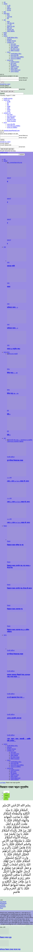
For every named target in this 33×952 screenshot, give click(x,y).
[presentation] (18, 793)
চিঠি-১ (8, 414)
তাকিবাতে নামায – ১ (12, 307)
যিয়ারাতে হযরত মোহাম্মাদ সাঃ (15, 609)
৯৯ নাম (8, 5)
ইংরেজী (8, 101)
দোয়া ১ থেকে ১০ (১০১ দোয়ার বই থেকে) (18, 481)
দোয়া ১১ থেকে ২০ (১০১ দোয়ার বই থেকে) (18, 502)
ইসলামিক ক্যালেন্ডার (11, 41)
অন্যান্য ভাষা (10, 60)
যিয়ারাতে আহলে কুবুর (5, 937)
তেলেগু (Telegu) (15, 71)
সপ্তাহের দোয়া (10, 29)
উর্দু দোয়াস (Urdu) (15, 49)
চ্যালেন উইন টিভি (14, 55)
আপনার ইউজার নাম (23, 78)
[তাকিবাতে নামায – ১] (16, 302)
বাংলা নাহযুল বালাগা (15, 45)
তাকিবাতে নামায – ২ (12, 328)
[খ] (16, 197)
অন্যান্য (5, 36)
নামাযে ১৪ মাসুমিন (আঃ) (13, 349)
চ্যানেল (8, 52)
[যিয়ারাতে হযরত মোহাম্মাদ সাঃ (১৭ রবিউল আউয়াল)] (16, 624)
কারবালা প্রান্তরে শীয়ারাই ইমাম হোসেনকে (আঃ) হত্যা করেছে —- (18, 676)
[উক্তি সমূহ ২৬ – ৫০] (16, 388)
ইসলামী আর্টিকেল (11, 457)
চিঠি (8, 18)
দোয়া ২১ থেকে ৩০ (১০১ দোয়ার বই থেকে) (18, 522)
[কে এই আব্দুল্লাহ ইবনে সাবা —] (16, 692)
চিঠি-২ (8, 435)
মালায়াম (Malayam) (15, 70)
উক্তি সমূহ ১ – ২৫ (12, 373)
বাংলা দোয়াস (13, 44)
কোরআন (5, 4)
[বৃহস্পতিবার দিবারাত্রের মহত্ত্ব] (16, 455)
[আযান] (16, 281)
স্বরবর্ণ (8, 7)
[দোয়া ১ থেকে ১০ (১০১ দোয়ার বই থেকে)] (16, 476)
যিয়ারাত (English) (15, 50)
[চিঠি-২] (16, 429)
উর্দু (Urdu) (13, 63)
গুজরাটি (8, 106)
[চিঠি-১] (16, 409)
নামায (5, 12)
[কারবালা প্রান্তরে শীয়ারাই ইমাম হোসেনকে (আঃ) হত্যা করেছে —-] (16, 669)
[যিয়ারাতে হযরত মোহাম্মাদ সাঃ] (16, 604)
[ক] (16, 176)
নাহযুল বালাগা (6, 13)
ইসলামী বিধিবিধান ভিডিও (12, 37)
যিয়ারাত (5, 33)
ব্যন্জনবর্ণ (9, 8)
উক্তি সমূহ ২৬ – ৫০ (13, 393)
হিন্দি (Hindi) (14, 65)
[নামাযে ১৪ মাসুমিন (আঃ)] (16, 343)
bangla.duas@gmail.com (12, 130)
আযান (8, 287)
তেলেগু (8, 111)
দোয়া (5, 20)
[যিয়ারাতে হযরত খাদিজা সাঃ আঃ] (16, 539)
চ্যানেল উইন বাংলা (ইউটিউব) (17, 57)
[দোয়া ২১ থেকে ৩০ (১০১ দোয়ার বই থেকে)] (16, 517)
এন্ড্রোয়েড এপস (10, 42)
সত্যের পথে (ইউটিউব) (16, 58)
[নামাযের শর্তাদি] (16, 261)
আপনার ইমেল (22, 89)
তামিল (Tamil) (14, 68)
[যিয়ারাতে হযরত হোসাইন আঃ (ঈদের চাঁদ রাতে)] (16, 583)
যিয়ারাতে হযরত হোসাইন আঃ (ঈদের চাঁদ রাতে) (19, 588)
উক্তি (8, 15)
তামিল (8, 108)
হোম (4, 2)
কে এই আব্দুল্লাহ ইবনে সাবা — (15, 697)
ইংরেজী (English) (15, 62)
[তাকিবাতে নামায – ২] (16, 323)
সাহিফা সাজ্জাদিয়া (11, 31)
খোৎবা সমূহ (9, 16)
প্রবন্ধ (5, 34)
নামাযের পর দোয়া (11, 26)
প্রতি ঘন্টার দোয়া (10, 23)
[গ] (16, 218)
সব (7, 162)
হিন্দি (8, 105)
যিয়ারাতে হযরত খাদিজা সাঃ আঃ (15, 545)
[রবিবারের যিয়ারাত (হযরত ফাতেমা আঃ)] (4, 946)
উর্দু (8, 103)
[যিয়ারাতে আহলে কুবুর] (4, 934)
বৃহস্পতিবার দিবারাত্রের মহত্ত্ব (15, 460)
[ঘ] (16, 238)
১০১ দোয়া (9, 25)
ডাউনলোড (9, 39)
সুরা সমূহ (9, 10)
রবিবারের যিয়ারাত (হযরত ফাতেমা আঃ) (10, 949)
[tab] (6, 793)
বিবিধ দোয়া (9, 28)
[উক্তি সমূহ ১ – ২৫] (16, 367)
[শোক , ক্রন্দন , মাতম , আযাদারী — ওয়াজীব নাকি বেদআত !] (16, 733)
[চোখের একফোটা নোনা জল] (16, 713)
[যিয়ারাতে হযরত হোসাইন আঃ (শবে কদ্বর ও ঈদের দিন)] (16, 560)
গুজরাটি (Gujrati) (15, 66)
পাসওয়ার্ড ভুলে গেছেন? (5, 84)
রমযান (8, 21)
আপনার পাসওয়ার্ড (23, 80)
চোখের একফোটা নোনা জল (14, 718)
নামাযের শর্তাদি (11, 266)
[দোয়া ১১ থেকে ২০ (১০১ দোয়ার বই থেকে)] (16, 496)
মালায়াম (8, 110)
